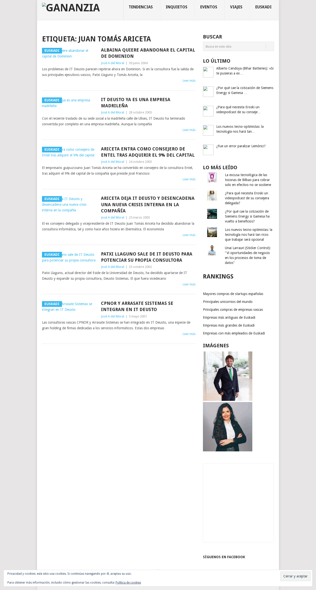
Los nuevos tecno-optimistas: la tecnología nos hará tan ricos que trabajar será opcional (248, 234)
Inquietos (176, 7)
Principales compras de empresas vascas (233, 310)
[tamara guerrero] (227, 450)
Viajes (236, 7)
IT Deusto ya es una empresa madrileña (135, 102)
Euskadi (263, 7)
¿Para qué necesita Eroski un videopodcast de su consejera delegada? (247, 198)
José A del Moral (112, 63)
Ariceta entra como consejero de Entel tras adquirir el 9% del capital (148, 152)
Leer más (189, 80)
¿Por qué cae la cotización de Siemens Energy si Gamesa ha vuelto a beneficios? (247, 216)
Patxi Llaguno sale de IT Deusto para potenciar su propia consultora (146, 257)
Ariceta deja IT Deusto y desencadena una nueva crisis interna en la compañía (148, 204)
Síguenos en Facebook (224, 557)
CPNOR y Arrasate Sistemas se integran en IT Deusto (137, 306)
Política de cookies (128, 582)
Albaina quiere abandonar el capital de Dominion (148, 53)
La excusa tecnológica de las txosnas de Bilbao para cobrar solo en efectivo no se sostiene (248, 180)
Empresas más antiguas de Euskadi (229, 317)
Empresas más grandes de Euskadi (229, 325)
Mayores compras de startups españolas (233, 294)
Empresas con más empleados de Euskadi (234, 333)
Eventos (208, 7)
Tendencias (141, 7)
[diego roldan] (227, 400)
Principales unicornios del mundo (228, 302)
